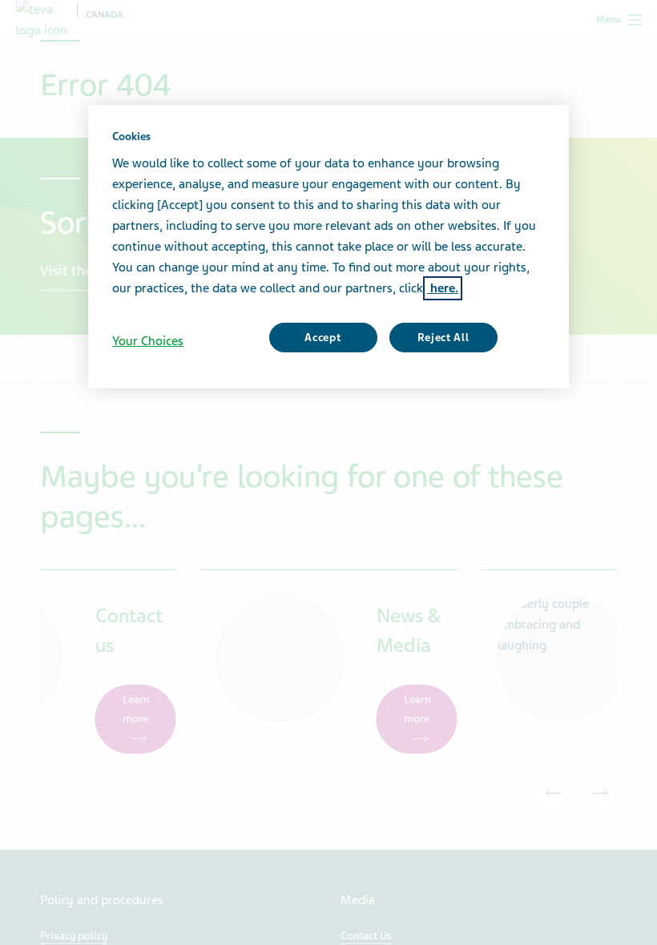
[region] (328, 246)
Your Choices (147, 341)
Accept (322, 337)
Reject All (443, 337)
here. (442, 288)
